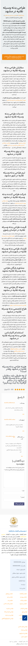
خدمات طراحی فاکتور (19, 351)
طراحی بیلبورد (22, 143)
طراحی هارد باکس (22, 627)
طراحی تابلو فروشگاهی (7, 618)
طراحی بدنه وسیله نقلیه (11, 15)
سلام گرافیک (21, 15)
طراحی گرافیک (23, 594)
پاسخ (23, 414)
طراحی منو (10, 597)
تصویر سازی (24, 637)
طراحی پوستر (23, 597)
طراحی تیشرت (9, 608)
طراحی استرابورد (23, 633)
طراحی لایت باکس (8, 604)
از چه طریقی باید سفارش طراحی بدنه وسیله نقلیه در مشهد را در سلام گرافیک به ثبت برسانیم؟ (14, 379)
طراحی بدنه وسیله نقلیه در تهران (18, 305)
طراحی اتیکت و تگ (8, 612)
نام (23, 490)
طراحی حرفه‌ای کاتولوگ (16, 349)
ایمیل (22, 497)
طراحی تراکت (23, 600)
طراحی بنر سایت (9, 615)
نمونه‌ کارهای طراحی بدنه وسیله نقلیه (16, 100)
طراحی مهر (24, 612)
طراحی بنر (10, 600)
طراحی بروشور (9, 594)
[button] (14, 369)
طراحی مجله (24, 630)
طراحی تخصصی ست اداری (13, 145)
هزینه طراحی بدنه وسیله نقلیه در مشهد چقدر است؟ (14, 369)
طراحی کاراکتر (23, 608)
